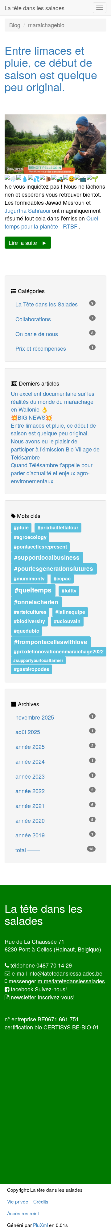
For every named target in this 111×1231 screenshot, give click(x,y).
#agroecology (30, 537)
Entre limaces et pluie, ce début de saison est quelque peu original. (51, 68)
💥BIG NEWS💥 (31, 417)
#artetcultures (30, 611)
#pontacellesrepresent (40, 546)
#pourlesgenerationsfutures (53, 568)
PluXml (40, 1224)
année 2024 (54, 761)
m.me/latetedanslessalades (71, 981)
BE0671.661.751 (58, 1019)
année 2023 (54, 776)
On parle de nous (54, 334)
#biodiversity (29, 621)
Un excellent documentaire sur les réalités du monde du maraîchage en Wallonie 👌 (52, 401)
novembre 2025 (54, 717)
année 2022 (54, 791)
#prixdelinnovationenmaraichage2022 (59, 651)
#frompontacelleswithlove (50, 641)
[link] (27, 210)
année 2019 (54, 835)
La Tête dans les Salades (54, 304)
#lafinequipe (70, 611)
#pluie (21, 527)
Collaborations (54, 319)
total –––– (54, 850)
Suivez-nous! (51, 989)
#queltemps (33, 590)
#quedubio (26, 631)
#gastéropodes (31, 669)
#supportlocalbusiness (47, 557)
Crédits (40, 1201)
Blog (14, 25)
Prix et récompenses (54, 348)
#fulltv (69, 590)
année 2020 (54, 820)
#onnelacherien (36, 602)
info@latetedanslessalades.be (65, 973)
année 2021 (54, 805)
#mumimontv (29, 578)
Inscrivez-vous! (56, 997)
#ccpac (62, 578)
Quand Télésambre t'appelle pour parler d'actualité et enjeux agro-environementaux (51, 473)
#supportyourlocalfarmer (38, 660)
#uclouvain (67, 621)
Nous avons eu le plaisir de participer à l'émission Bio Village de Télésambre (55, 449)
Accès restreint (23, 1213)
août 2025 (54, 732)
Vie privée (17, 1201)
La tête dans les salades (34, 8)
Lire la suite (23, 242)
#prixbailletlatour (58, 527)
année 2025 (54, 746)
